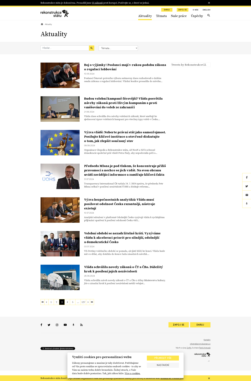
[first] (42, 302)
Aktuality (145, 16)
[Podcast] (246, 203)
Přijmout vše (163, 358)
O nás (195, 10)
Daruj (167, 10)
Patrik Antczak (204, 348)
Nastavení (163, 365)
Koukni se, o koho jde (172, 378)
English (206, 10)
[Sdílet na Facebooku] (246, 177)
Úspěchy (197, 16)
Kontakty (207, 340)
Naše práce (179, 16)
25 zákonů (97, 2)
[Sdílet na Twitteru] (246, 186)
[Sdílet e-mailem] (246, 194)
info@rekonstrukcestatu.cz (200, 344)
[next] (88, 302)
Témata (161, 16)
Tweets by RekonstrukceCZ (188, 65)
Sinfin (189, 348)
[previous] (46, 302)
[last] (92, 302)
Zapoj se (182, 10)
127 (83, 302)
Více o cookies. (132, 373)
